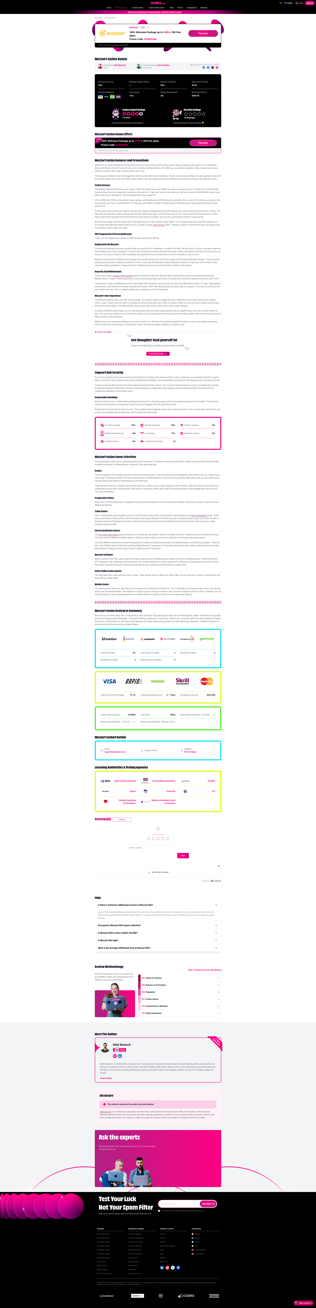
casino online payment (123, 276)
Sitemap (162, 1258)
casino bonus (159, 225)
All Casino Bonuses (134, 1234)
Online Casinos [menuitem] (120, 8)
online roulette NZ (198, 515)
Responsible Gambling (167, 1246)
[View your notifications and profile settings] (218, 865)
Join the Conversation (156, 354)
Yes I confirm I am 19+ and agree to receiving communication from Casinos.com (182, 1210)
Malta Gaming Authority (125, 781)
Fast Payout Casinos (103, 1246)
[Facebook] (208, 67)
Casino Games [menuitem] (137, 8)
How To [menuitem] (180, 8)
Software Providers (134, 1273)
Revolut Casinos (102, 1269)
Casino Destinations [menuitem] (156, 8)
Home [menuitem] (109, 8)
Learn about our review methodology (127, 122)
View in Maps (190, 752)
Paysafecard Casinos (103, 1258)
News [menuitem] (172, 8)
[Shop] (281, 3)
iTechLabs (170, 791)
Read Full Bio (106, 1078)
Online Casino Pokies (135, 1254)
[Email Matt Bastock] (115, 1056)
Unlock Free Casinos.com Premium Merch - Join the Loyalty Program (131, 12)
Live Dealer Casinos (103, 1242)
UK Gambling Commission (163, 781)
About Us (163, 1234)
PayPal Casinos (102, 1266)
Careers (162, 1242)
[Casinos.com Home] (158, 3)
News (162, 1254)
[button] (148, 838)
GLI (213, 791)
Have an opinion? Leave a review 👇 (188, 122)
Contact (162, 1238)
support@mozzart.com (115, 752)
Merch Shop (164, 1262)
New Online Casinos (103, 1238)
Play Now (203, 33)
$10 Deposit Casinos (103, 1254)
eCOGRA (211, 781)
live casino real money (108, 534)
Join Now (206, 1203)
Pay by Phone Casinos (104, 1273)
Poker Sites (132, 1269)
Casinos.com (105, 1112)
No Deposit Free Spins (135, 1242)
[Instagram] (167, 1268)
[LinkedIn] (203, 67)
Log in (155, 834)
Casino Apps (132, 1258)
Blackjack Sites (133, 1262)
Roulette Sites (133, 1266)
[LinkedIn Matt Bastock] (120, 1056)
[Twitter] (212, 67)
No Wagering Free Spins (136, 1238)
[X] (173, 1268)
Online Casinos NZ (103, 1234)
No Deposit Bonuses (135, 1246)
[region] (158, 850)
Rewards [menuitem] (203, 8)
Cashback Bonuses (134, 1250)
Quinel (133, 791)
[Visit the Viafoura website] (216, 881)
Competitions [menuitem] (192, 8)
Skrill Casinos (101, 1262)
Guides (162, 1250)
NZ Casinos (99, 18)
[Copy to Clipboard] (217, 67)
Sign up (160, 834)
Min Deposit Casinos (103, 1250)
